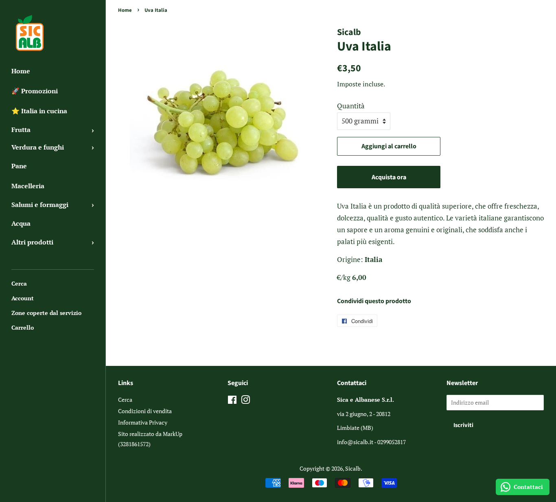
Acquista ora (389, 177)
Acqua (21, 223)
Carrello (22, 327)
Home (20, 70)
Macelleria (27, 185)
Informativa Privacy (142, 422)
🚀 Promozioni (34, 90)
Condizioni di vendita (145, 411)
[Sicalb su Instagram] (245, 401)
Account (22, 298)
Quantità (351, 105)
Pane (19, 165)
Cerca (19, 283)
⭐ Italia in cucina (39, 110)
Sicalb (353, 468)
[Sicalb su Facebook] (232, 401)
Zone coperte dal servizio (46, 313)
